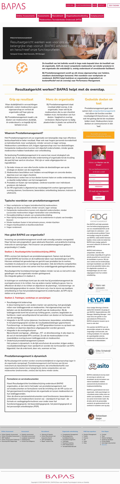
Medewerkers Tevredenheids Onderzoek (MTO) (60, 19)
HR (85, 440)
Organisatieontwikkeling (77, 15)
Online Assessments (26, 15)
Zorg (85, 443)
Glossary (104, 445)
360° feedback (6, 438)
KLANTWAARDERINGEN (83, 5)
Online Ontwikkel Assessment (10, 436)
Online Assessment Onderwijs (11, 440)
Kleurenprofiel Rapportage (9, 441)
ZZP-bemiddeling (47, 440)
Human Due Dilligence (28, 441)
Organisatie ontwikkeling (70, 431)
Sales (85, 441)
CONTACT (101, 5)
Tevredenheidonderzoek (69, 446)
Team (103, 436)
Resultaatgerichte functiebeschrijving (68, 437)
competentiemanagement (103, 111)
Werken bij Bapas (107, 438)
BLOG (94, 5)
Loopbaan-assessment (28, 438)
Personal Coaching (68, 443)
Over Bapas (105, 431)
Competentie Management (70, 434)
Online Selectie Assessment (10, 434)
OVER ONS (69, 5)
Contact (104, 434)
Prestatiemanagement (69, 440)
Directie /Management (90, 434)
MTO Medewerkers (68, 445)
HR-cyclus (25, 320)
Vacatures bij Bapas (107, 440)
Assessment (25, 431)
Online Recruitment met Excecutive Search (49, 437)
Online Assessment (7, 431)
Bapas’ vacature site (47, 441)
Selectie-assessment (28, 434)
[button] (70, 5)
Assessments (43, 15)
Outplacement (97, 15)
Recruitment (57, 15)
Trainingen (66, 441)
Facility (86, 436)
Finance (86, 438)
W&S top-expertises (89, 431)
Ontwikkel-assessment (28, 436)
